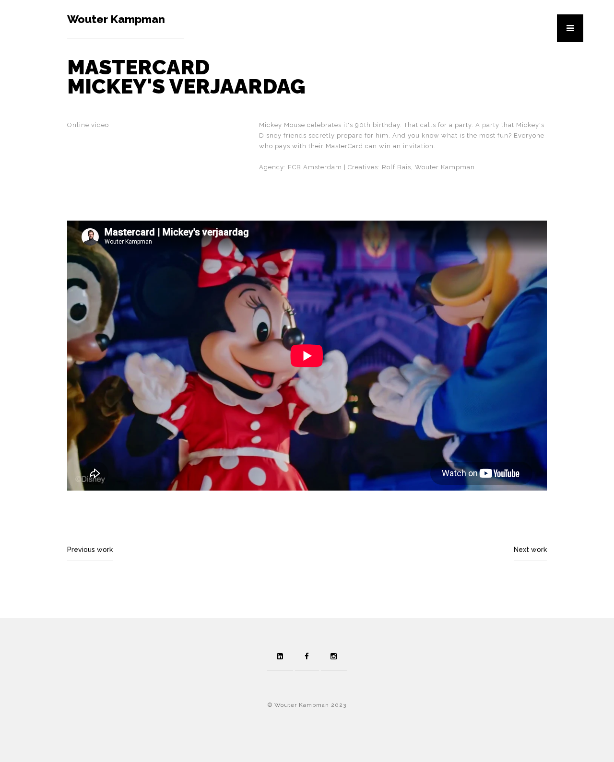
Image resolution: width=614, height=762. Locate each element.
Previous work (90, 549)
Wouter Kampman (116, 18)
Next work (530, 549)
